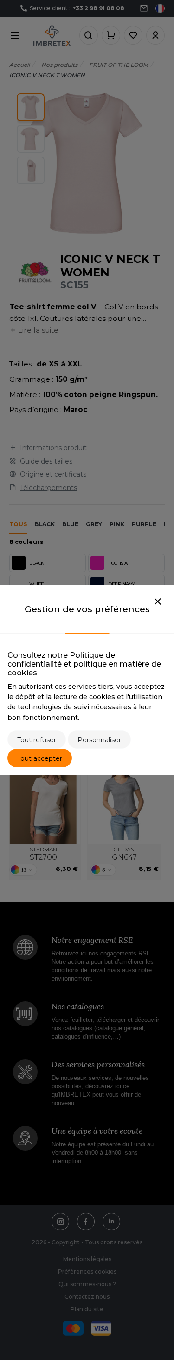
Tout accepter (39, 758)
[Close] (157, 602)
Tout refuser (36, 740)
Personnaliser (99, 740)
